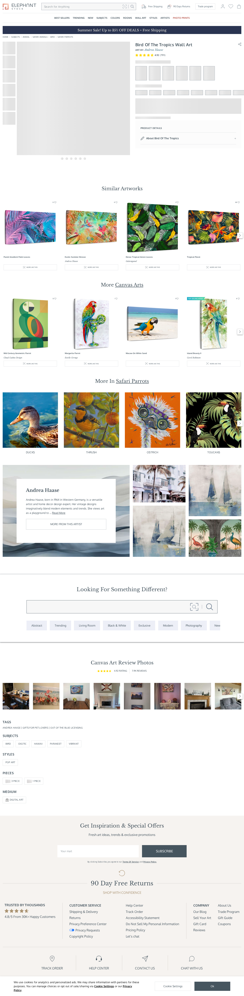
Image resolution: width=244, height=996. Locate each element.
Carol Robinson (194, 357)
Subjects (15, 37)
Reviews (199, 930)
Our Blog (199, 912)
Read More (58, 512)
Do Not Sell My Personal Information (152, 924)
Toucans (213, 452)
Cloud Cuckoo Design (13, 357)
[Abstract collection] (36, 625)
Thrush (91, 452)
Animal (26, 37)
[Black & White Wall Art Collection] (117, 625)
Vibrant (74, 743)
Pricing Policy (135, 930)
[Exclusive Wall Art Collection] (144, 625)
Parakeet (55, 743)
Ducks (30, 452)
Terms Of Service (131, 862)
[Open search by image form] (124, 6)
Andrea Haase (153, 50)
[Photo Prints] (217, 625)
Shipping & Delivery (83, 912)
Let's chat (132, 936)
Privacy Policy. (150, 862)
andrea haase (71, 261)
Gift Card (199, 924)
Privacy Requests (87, 930)
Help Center (134, 905)
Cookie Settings (104, 986)
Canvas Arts (129, 285)
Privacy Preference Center (88, 924)
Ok (212, 986)
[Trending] (60, 625)
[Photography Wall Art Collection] (194, 625)
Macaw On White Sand (136, 353)
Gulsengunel (131, 261)
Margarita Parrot (72, 353)
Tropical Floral (193, 257)
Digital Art (16, 799)
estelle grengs (71, 357)
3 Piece (15, 781)
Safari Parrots (65, 37)
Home (5, 37)
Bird (52, 37)
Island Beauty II (194, 353)
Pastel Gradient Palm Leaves (17, 257)
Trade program (205, 6)
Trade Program (228, 912)
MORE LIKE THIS (32, 267)
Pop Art (10, 762)
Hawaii (38, 743)
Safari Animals (40, 37)
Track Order (134, 912)
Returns (75, 918)
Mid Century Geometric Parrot (17, 353)
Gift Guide (225, 918)
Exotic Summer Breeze (75, 257)
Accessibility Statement (143, 918)
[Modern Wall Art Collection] (168, 625)
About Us (224, 905)
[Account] (222, 8)
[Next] (240, 235)
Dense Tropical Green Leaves (139, 257)
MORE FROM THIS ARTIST (66, 524)
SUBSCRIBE (164, 851)
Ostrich (152, 452)
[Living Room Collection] (87, 625)
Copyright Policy (81, 936)
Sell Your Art (202, 918)
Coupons (224, 924)
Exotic (22, 743)
